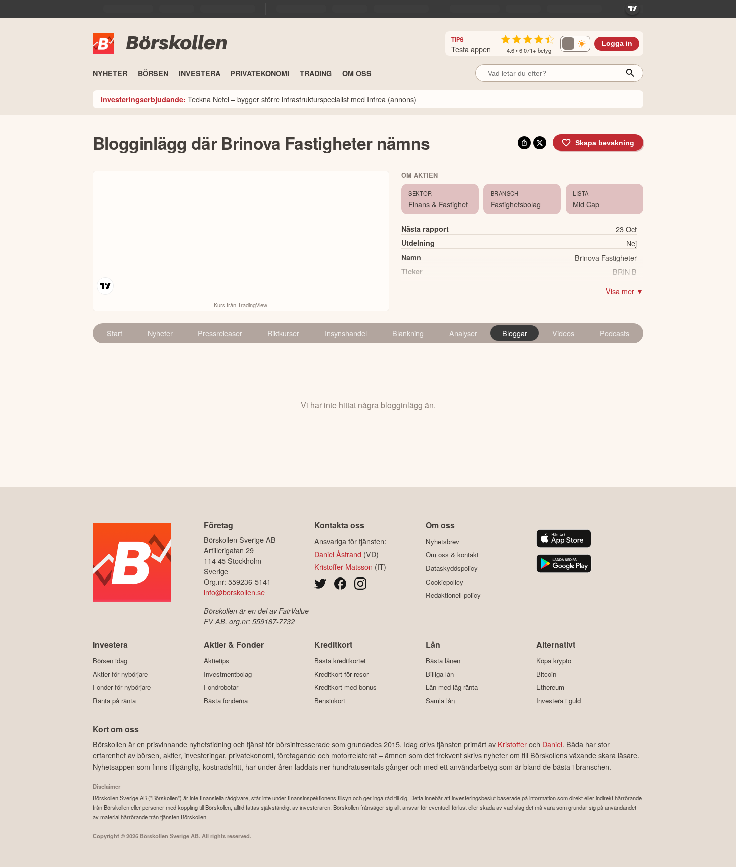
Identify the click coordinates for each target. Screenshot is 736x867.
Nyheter (160, 333)
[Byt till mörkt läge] (575, 44)
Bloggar (514, 333)
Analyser (463, 333)
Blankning (408, 333)
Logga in (617, 43)
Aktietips (216, 660)
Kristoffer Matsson (343, 566)
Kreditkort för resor (341, 674)
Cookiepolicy (444, 582)
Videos (563, 333)
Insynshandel (346, 333)
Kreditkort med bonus (345, 687)
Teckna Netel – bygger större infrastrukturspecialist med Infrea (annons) (258, 99)
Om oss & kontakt (452, 554)
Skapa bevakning (604, 143)
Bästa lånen (443, 660)
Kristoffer (512, 744)
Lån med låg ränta (452, 687)
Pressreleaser (220, 333)
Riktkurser (283, 333)
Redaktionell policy (453, 595)
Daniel (552, 744)
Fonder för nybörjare (122, 687)
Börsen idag (110, 660)
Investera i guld (558, 700)
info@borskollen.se (234, 592)
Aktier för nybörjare (120, 674)
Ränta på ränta (114, 700)
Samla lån (440, 700)
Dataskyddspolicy (452, 568)
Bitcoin (546, 674)
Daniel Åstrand (337, 554)
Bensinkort (329, 700)
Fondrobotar (221, 687)
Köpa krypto (553, 660)
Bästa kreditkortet (340, 660)
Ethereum (550, 687)
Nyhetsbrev (442, 541)
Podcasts (614, 333)
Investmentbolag (228, 674)
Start (114, 333)
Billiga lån (440, 674)
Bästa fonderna (226, 700)
